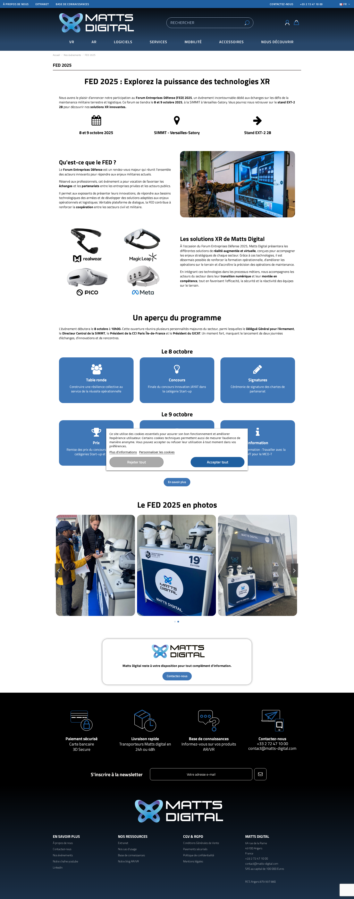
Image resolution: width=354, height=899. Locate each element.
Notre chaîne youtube (65, 861)
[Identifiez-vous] (287, 22)
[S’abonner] (260, 774)
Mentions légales (193, 861)
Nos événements (63, 855)
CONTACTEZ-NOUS (281, 4)
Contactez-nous (272, 738)
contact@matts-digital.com (272, 748)
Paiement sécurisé (82, 738)
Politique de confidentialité (198, 855)
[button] (277, 42)
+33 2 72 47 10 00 (311, 4)
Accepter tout (217, 462)
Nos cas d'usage (127, 849)
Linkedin (57, 867)
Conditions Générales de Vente (201, 843)
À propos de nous (15, 4)
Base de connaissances (72, 4)
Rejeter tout (136, 462)
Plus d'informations (123, 452)
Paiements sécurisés (195, 849)
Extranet (42, 4)
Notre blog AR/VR (128, 861)
